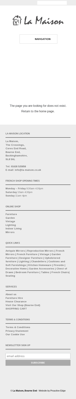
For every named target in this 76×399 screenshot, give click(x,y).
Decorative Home (16, 268)
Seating (10, 275)
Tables (45, 272)
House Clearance (16, 301)
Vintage (10, 221)
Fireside (59, 265)
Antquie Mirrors (15, 250)
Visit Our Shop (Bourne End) (23, 305)
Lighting (11, 225)
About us (11, 294)
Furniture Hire (14, 298)
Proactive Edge (58, 390)
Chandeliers (38, 261)
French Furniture (27, 254)
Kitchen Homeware (39, 265)
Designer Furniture (31, 258)
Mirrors (10, 232)
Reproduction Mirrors (40, 250)
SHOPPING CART (16, 308)
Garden (10, 218)
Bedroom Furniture (27, 272)
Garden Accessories (41, 268)
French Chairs (60, 272)
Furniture (11, 214)
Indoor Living (14, 228)
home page (46, 111)
